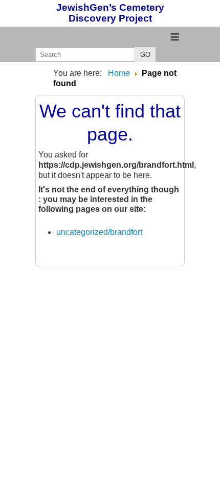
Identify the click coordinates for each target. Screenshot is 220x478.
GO (145, 54)
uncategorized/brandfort (99, 232)
